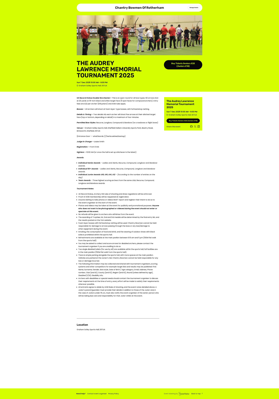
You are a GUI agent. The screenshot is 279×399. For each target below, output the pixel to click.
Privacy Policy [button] (113, 394)
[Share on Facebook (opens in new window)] (191, 126)
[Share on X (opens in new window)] (195, 126)
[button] (97, 394)
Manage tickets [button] (194, 7)
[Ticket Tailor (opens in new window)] (183, 394)
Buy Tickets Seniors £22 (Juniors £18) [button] (183, 64)
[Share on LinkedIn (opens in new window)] (198, 126)
